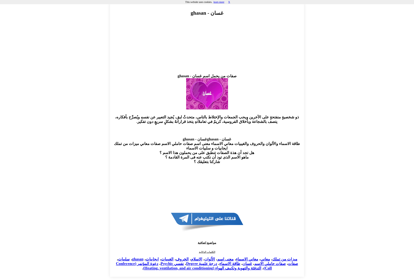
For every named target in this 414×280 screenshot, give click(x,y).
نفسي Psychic (172, 263)
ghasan (137, 259)
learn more (218, 2)
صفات (293, 263)
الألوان (210, 259)
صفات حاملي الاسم (270, 263)
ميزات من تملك (284, 259)
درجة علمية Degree (201, 263)
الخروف (182, 259)
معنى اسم (225, 259)
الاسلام (196, 259)
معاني (265, 259)
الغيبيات (167, 259)
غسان (247, 263)
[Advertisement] (207, 47)
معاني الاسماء (247, 259)
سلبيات (124, 259)
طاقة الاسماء (229, 263)
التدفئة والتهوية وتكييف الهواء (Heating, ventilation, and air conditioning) (202, 268)
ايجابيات (152, 259)
